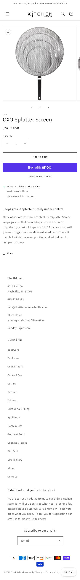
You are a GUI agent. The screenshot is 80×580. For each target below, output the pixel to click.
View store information (20, 196)
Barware (12, 392)
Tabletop (12, 400)
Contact (12, 476)
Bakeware (13, 349)
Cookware (13, 358)
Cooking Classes (17, 442)
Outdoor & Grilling (18, 408)
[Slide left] (32, 107)
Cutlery (11, 383)
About (11, 468)
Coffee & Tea (14, 375)
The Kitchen (17, 572)
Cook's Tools (15, 366)
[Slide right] (48, 107)
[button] (7, 14)
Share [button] (10, 253)
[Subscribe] (59, 540)
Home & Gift (14, 426)
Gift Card (12, 451)
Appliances (14, 417)
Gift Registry (14, 459)
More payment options (40, 176)
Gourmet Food (16, 434)
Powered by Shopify (32, 572)
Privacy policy (53, 572)
